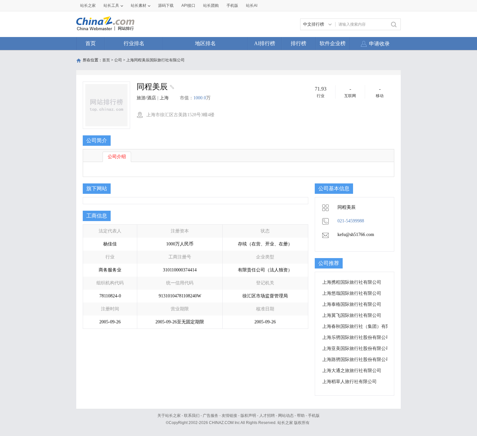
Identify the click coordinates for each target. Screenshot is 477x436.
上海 (164, 97)
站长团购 (211, 5)
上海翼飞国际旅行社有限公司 (351, 315)
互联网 (350, 95)
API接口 (188, 5)
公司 (118, 60)
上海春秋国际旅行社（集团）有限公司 (360, 326)
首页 (90, 43)
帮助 (301, 415)
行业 (320, 95)
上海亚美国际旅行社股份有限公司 (356, 348)
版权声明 (248, 415)
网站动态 (286, 415)
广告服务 (210, 415)
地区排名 (205, 43)
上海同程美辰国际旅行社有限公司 (155, 60)
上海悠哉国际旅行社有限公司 (351, 293)
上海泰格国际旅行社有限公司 (351, 304)
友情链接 (229, 415)
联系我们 (192, 415)
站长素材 (138, 5)
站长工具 (111, 5)
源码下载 (166, 5)
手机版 (314, 415)
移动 (380, 95)
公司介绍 (117, 156)
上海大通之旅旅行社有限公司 (351, 370)
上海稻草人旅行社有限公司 (349, 381)
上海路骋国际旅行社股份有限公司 (356, 359)
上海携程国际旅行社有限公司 (351, 282)
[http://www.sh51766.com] (171, 87)
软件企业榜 (333, 43)
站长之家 (88, 5)
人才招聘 (267, 415)
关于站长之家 (169, 415)
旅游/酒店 (146, 97)
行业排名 (134, 43)
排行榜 (298, 43)
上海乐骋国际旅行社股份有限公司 (356, 337)
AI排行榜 (264, 43)
